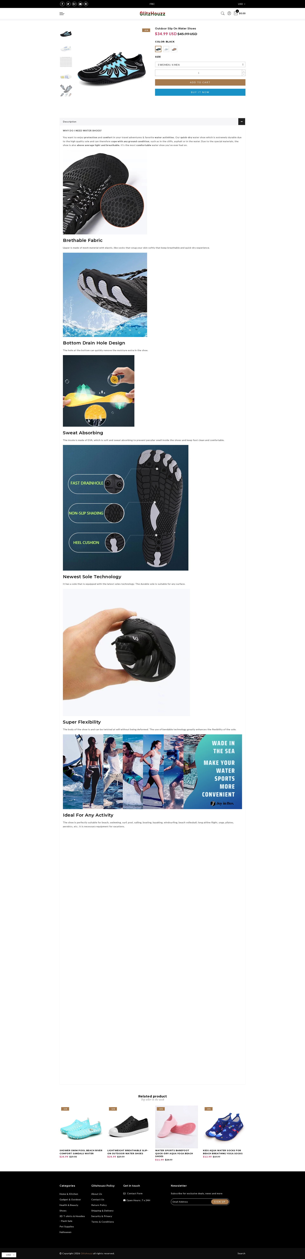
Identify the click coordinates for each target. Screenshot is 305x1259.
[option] (112, 65)
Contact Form (135, 1193)
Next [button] (140, 66)
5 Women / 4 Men (169, 64)
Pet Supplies (67, 1226)
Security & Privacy (101, 1216)
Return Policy (99, 1205)
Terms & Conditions (102, 1221)
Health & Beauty (69, 1205)
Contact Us (97, 1199)
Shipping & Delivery (102, 1210)
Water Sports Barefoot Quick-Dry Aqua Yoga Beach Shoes (174, 1153)
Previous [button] (79, 67)
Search (241, 1253)
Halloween (65, 1232)
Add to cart (200, 82)
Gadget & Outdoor (70, 1199)
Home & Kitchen (69, 1194)
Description (69, 121)
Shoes (63, 1210)
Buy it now (200, 92)
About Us (96, 1194)
